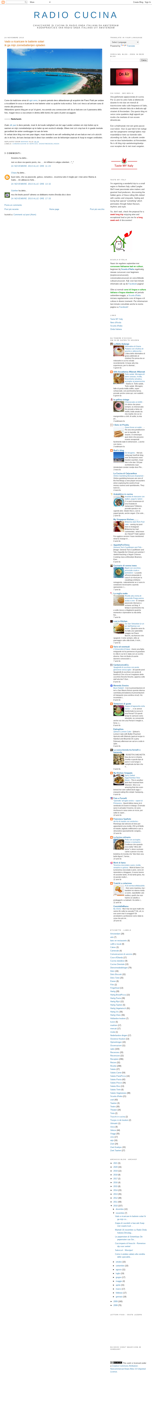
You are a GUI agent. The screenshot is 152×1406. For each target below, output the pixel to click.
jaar (14, 125)
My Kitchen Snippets (122, 773)
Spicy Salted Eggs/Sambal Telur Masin (132, 777)
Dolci (112, 971)
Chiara (14, 173)
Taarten (113, 1103)
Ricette (113, 1066)
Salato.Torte (115, 1089)
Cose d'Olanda (116, 957)
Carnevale (114, 951)
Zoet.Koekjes (116, 1147)
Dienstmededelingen (49, 144)
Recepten (114, 1059)
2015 (115, 1186)
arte (112, 937)
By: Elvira (117, 909)
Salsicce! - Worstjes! (124, 1250)
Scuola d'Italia (135, 295)
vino (112, 1137)
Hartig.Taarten (116, 1005)
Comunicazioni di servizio (25, 144)
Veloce (113, 1130)
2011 (115, 1202)
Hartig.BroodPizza (118, 995)
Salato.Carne (115, 1073)
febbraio (119, 1293)
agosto (119, 1269)
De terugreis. (130, 453)
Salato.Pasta (115, 1079)
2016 (115, 1182)
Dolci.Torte (114, 978)
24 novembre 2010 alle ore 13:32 (31, 184)
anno (35, 100)
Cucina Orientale (117, 964)
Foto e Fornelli (120, 798)
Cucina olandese (117, 961)
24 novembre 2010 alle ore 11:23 (31, 166)
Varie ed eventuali (121, 647)
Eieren (113, 981)
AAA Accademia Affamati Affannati (129, 372)
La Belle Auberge (121, 344)
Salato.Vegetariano (118, 1093)
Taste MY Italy (116, 319)
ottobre (119, 1262)
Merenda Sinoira (121, 685)
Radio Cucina (76, 15)
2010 (115, 1206)
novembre (120, 1213)
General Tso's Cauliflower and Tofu (127, 547)
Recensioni (115, 1056)
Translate (131, 46)
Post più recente (11, 209)
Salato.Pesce (116, 1083)
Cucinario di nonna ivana (125, 565)
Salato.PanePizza (118, 1076)
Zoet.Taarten (115, 1150)
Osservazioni (116, 1045)
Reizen (113, 1062)
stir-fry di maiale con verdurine (125, 821)
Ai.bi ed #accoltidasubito (135, 886)
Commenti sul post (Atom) (25, 214)
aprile (118, 1285)
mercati (113, 1028)
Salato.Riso (115, 1086)
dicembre (120, 1209)
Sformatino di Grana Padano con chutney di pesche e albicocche (134, 348)
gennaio (119, 1297)
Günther (14, 191)
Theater (113, 1110)
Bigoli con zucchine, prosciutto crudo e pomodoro (133, 570)
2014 (115, 1190)
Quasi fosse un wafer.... (134, 427)
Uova (112, 1127)
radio (112, 1049)
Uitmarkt (114, 1123)
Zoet (112, 1144)
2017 (115, 1178)
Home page (54, 209)
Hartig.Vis (114, 1012)
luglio (118, 1273)
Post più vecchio (97, 209)
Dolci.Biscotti (116, 974)
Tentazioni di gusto (122, 704)
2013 (115, 1194)
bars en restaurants (118, 940)
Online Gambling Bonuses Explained (128, 476)
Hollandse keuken (118, 1018)
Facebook (132, 284)
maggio (119, 1281)
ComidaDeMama (120, 906)
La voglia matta (120, 593)
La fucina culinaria (121, 837)
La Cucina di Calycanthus (125, 473)
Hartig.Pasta (115, 998)
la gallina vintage (121, 400)
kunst (112, 1022)
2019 (115, 1171)
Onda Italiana (116, 329)
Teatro (113, 1106)
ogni (31, 100)
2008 (115, 1305)
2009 (115, 1301)
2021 (115, 1163)
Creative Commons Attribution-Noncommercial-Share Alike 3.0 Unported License (128, 1369)
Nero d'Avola (115, 322)
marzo (119, 1289)
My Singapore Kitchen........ (125, 519)
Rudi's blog (118, 450)
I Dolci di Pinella (121, 425)
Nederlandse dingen (118, 1035)
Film (112, 985)
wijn (112, 1140)
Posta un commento (13, 205)
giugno (119, 1277)
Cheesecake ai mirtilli (134, 402)
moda (112, 1032)
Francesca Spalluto (122, 819)
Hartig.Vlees (115, 1015)
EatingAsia (118, 729)
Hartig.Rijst (115, 1001)
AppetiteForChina (121, 545)
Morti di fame (119, 863)
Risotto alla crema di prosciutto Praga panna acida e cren (134, 598)
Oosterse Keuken (117, 1039)
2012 (115, 1198)
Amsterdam (115, 934)
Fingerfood (114, 988)
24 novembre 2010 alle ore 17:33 (31, 198)
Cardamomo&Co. (121, 665)
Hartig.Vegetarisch (118, 1008)
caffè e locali (115, 944)
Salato (113, 1069)
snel (112, 1100)
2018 (115, 1175)
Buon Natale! (118, 688)
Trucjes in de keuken (119, 1120)
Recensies (114, 1052)
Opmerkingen (116, 1042)
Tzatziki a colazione (122, 883)
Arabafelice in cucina (123, 494)
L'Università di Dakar (122, 649)
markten (113, 1025)
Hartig (112, 991)
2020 (115, 1167)
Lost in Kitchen (120, 621)
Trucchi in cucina (117, 1117)
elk (11, 125)
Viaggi (113, 1134)
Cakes (113, 947)
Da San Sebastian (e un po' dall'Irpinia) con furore (134, 626)
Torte (112, 1113)
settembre (120, 1266)
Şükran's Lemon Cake (122, 732)
